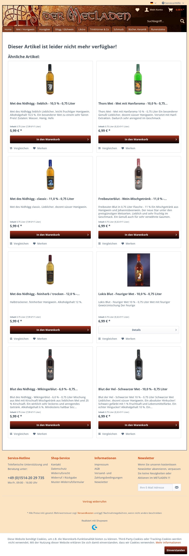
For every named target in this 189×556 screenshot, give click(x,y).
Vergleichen (21, 148)
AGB (97, 468)
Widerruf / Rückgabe (64, 477)
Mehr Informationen (168, 542)
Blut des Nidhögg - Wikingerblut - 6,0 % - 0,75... (44, 389)
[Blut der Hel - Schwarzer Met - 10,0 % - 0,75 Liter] (138, 365)
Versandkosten (86, 513)
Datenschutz (59, 468)
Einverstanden (176, 550)
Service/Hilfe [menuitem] (172, 3)
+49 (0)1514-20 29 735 (26, 477)
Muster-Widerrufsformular (67, 482)
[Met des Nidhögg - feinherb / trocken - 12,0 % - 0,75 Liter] (50, 270)
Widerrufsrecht (60, 473)
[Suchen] (182, 21)
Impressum (101, 464)
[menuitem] (158, 21)
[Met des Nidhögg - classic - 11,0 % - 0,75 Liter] (50, 174)
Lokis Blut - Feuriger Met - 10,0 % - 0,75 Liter (130, 294)
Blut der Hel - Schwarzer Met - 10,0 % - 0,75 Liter (132, 389)
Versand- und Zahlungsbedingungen (108, 475)
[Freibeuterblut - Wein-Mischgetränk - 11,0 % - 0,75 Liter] (138, 174)
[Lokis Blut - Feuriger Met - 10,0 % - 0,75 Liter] (138, 270)
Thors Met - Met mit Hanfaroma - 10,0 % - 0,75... (133, 103)
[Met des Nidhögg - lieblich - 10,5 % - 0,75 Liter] (50, 79)
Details (136, 330)
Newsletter (101, 482)
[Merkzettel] (137, 9)
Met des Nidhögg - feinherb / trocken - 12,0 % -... (45, 294)
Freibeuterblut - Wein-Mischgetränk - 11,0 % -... (132, 199)
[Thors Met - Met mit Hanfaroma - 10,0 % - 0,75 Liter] (138, 79)
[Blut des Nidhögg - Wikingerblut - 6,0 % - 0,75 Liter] (50, 365)
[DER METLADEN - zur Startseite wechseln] (94, 16)
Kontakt (56, 464)
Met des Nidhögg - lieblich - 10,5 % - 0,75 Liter (42, 103)
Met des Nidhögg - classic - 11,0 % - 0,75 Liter (42, 199)
